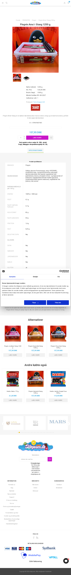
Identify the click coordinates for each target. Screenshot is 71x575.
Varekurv (68, 3)
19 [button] (44, 432)
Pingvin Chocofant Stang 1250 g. (58, 347)
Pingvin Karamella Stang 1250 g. (35, 347)
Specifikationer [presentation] (35, 150)
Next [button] (68, 424)
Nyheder (11, 491)
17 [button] (41, 432)
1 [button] (17, 432)
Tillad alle (58, 302)
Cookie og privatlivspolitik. (12, 516)
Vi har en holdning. (11, 500)
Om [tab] (59, 276)
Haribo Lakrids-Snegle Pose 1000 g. (58, 392)
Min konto (35, 484)
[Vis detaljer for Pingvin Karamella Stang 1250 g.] (35, 334)
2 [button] (19, 432)
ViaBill (12, 509)
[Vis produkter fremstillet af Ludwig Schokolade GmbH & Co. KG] (13, 423)
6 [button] (25, 432)
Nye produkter (12, 494)
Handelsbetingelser (12, 524)
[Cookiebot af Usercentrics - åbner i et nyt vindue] (61, 271)
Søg (12, 488)
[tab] (35, 150)
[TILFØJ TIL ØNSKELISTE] (51, 138)
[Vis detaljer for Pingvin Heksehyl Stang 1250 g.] (35, 379)
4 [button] (22, 432)
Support (11, 497)
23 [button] (50, 432)
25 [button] (53, 432)
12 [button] (34, 432)
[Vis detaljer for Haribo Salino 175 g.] (13, 379)
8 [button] (28, 432)
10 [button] (31, 432)
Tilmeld (50, 459)
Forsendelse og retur (12, 513)
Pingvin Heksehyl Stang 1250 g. (36, 392)
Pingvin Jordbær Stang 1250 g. (12, 347)
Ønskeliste (59, 488)
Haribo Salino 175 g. (13, 391)
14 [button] (37, 432)
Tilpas (34, 302)
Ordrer (35, 488)
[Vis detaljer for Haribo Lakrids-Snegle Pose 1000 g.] (58, 379)
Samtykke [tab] (12, 276)
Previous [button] (4, 424)
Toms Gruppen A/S (39, 102)
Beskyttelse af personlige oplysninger (12, 519)
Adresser (35, 491)
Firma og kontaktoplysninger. (12, 506)
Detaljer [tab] (35, 276)
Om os (12, 503)
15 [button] (38, 432)
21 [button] (47, 432)
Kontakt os (12, 484)
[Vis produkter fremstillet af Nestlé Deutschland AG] (35, 423)
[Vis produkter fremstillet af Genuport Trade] (58, 423)
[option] (17, 78)
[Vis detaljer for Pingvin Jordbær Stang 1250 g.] (13, 334)
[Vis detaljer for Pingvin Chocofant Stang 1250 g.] (58, 334)
